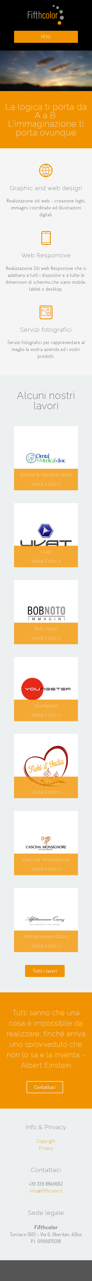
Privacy (46, 1148)
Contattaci (44, 1087)
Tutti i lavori (45, 971)
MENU (46, 37)
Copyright (46, 1141)
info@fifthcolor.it (46, 1191)
